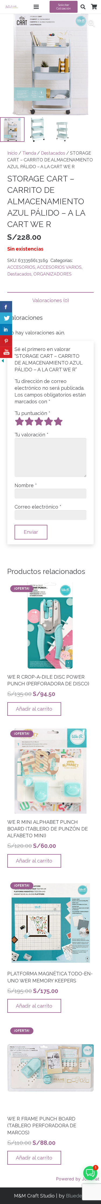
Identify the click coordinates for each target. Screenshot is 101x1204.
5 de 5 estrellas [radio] (58, 421)
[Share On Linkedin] (6, 329)
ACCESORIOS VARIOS (59, 267)
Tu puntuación (32, 413)
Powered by (77, 1178)
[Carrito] (94, 7)
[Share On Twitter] (6, 318)
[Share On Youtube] (6, 352)
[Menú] (36, 7)
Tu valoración (31, 434)
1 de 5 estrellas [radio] (19, 421)
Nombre (26, 485)
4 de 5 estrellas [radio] (48, 421)
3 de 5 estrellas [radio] (39, 421)
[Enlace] (12, 6)
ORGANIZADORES (52, 274)
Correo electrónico (38, 507)
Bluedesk (76, 1196)
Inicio (12, 153)
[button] (83, 7)
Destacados (53, 153)
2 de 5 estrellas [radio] (29, 421)
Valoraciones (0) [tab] (50, 300)
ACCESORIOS (21, 267)
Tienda (29, 153)
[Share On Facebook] (6, 306)
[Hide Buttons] (2, 362)
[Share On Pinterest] (6, 341)
